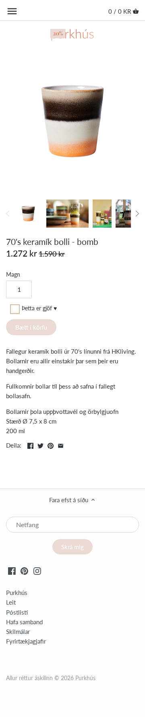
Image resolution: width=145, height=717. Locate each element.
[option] (28, 214)
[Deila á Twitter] (40, 444)
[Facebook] (12, 570)
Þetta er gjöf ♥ (39, 309)
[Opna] (12, 11)
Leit (11, 602)
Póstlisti (17, 612)
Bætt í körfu (31, 327)
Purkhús (16, 592)
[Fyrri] (8, 214)
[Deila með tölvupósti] (61, 444)
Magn (13, 274)
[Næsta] (137, 214)
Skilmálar (18, 631)
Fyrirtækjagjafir (26, 641)
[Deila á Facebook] (30, 444)
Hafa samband (24, 621)
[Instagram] (37, 570)
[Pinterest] (24, 570)
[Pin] (51, 444)
